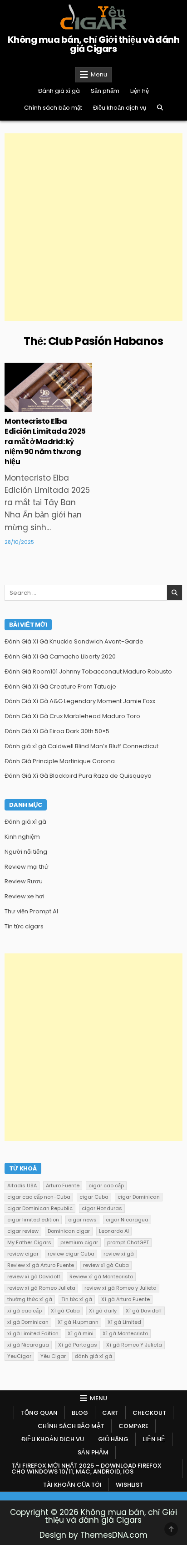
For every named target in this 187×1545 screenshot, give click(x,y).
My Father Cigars (29, 1242)
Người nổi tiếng (26, 851)
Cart (110, 1412)
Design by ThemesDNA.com (93, 1535)
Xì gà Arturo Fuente (125, 1299)
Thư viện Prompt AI (31, 911)
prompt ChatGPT (128, 1242)
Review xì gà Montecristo (101, 1276)
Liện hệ (139, 90)
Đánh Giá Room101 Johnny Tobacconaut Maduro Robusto (88, 671)
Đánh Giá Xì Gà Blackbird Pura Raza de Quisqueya (78, 775)
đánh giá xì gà (93, 1356)
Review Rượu (24, 881)
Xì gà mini (81, 1333)
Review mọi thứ (27, 866)
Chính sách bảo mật (53, 107)
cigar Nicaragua (127, 1219)
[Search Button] (160, 107)
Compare (133, 1426)
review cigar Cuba (71, 1253)
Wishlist (129, 1484)
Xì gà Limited (124, 1322)
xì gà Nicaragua (28, 1344)
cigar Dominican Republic (40, 1208)
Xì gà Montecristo (125, 1333)
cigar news (82, 1219)
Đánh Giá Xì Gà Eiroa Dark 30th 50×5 (57, 731)
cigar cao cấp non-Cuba (38, 1197)
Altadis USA (22, 1185)
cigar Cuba (93, 1197)
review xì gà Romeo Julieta (41, 1288)
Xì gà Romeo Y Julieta (134, 1344)
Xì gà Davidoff (144, 1310)
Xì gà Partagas (77, 1344)
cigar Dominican (139, 1197)
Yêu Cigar (53, 1356)
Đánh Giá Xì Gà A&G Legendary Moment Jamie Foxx (80, 701)
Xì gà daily (103, 1310)
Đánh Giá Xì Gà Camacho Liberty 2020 (60, 656)
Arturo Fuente (62, 1185)
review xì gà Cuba (106, 1265)
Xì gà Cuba (65, 1310)
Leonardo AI (114, 1231)
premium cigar (79, 1242)
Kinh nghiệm (22, 836)
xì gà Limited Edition (33, 1333)
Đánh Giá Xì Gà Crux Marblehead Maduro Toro (72, 716)
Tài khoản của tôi (72, 1484)
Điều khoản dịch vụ (119, 107)
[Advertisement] (93, 227)
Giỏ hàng (113, 1439)
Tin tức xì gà (76, 1299)
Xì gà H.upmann (78, 1322)
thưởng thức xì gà (29, 1299)
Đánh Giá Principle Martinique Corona (60, 761)
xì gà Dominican (28, 1322)
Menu (99, 74)
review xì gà (118, 1253)
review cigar (23, 1253)
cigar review (23, 1231)
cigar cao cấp (106, 1185)
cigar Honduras (102, 1208)
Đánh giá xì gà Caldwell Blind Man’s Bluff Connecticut (81, 746)
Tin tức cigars (48, 392)
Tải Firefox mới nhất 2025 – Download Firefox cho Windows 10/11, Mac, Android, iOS (86, 1468)
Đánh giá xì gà (59, 90)
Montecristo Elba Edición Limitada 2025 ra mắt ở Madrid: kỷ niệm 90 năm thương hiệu (45, 441)
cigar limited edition (33, 1219)
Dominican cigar (69, 1231)
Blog (80, 1412)
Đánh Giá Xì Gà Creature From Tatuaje (60, 686)
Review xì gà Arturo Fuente (40, 1265)
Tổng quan (39, 1412)
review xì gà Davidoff (33, 1276)
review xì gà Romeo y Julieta (120, 1288)
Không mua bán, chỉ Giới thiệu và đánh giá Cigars (94, 44)
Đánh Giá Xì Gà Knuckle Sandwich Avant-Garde (74, 641)
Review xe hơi (24, 896)
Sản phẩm (105, 90)
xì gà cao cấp (24, 1310)
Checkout (149, 1412)
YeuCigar (19, 1356)
